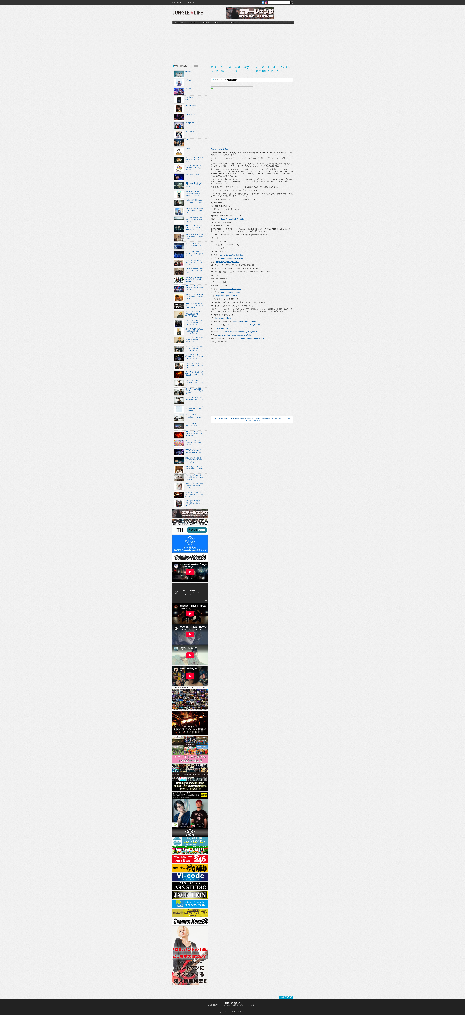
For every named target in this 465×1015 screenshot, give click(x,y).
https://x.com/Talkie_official (224, 328)
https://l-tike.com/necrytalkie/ (230, 289)
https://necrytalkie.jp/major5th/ (244, 321)
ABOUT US (179, 22)
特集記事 (206, 22)
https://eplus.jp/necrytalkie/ (231, 292)
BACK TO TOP (286, 997)
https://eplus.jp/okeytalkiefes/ (232, 258)
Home (209, 1005)
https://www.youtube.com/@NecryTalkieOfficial (246, 325)
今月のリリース (219, 22)
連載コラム (233, 22)
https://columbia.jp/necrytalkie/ (252, 338)
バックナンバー (193, 22)
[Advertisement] (233, 42)
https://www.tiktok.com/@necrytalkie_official (234, 335)
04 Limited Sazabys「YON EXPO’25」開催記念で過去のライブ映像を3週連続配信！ (242, 418)
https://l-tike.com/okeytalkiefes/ (231, 255)
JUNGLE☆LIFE (188, 13)
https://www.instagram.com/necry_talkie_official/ (239, 332)
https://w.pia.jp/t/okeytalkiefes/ (227, 262)
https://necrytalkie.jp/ (223, 318)
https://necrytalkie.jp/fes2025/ (232, 219)
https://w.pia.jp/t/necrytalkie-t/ (227, 296)
